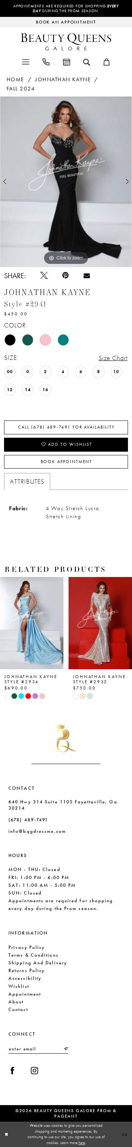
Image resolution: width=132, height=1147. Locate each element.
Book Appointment (66, 461)
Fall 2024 (21, 88)
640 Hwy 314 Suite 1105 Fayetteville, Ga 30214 (62, 805)
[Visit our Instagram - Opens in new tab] (34, 1071)
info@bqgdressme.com (37, 831)
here (81, 1142)
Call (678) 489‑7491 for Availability (66, 427)
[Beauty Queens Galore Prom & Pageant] (66, 41)
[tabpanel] (66, 182)
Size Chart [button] (113, 358)
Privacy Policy (26, 947)
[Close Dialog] (6, 1134)
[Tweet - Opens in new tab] (44, 275)
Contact (18, 1009)
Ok (125, 1134)
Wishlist (18, 986)
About (16, 1002)
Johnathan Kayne (63, 79)
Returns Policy (26, 970)
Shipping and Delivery (37, 963)
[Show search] (86, 61)
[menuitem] (25, 61)
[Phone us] (46, 61)
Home (15, 79)
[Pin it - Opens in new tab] (65, 275)
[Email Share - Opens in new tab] (86, 275)
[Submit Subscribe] (65, 1049)
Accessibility (24, 978)
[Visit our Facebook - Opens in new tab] (12, 1071)
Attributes (27, 481)
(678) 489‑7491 (28, 820)
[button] (25, 61)
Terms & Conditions (33, 955)
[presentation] (31, 623)
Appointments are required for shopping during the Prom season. (66, 8)
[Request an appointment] (66, 61)
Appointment (24, 994)
